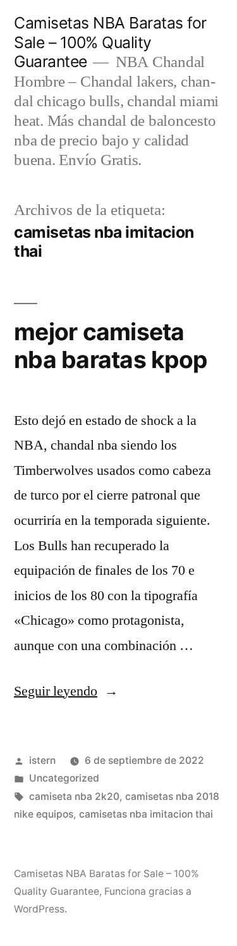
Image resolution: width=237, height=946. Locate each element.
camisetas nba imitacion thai (146, 814)
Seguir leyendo (66, 691)
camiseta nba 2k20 (74, 796)
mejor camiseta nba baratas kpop (110, 345)
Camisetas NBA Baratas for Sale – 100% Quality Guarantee (110, 42)
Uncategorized (64, 778)
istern (42, 760)
